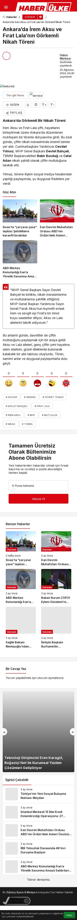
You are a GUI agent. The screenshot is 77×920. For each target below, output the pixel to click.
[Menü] (6, 7)
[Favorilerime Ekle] (28, 104)
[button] (4, 17)
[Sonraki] (72, 731)
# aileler (11, 397)
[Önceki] (5, 731)
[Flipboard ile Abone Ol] (36, 95)
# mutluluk (49, 415)
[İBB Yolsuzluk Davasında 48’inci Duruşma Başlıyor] (38, 848)
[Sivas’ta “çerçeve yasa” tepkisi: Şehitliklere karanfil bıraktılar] (20, 218)
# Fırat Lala (42, 406)
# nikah (10, 424)
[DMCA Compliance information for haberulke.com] (16, 900)
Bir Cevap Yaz (16, 669)
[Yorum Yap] (36, 104)
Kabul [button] (69, 915)
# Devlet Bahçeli (17, 406)
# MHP (31, 415)
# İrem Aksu (13, 415)
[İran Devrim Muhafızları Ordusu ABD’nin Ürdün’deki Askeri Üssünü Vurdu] (57, 218)
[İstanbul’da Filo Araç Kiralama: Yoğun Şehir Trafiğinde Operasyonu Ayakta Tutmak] (38, 731)
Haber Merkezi (65, 56)
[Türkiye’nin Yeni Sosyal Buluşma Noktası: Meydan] (38, 794)
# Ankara (30, 397)
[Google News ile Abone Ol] (15, 95)
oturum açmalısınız (50, 678)
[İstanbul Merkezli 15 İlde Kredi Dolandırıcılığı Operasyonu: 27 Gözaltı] (38, 812)
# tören (27, 424)
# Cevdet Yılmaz (53, 397)
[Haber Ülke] (44, 8)
